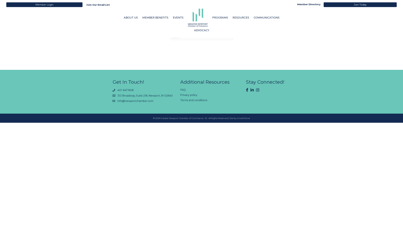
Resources (241, 17)
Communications (266, 17)
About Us (131, 17)
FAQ (183, 89)
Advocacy (201, 30)
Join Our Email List (98, 4)
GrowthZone (243, 118)
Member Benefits (155, 17)
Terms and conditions (193, 100)
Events (178, 17)
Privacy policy (188, 95)
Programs (220, 17)
